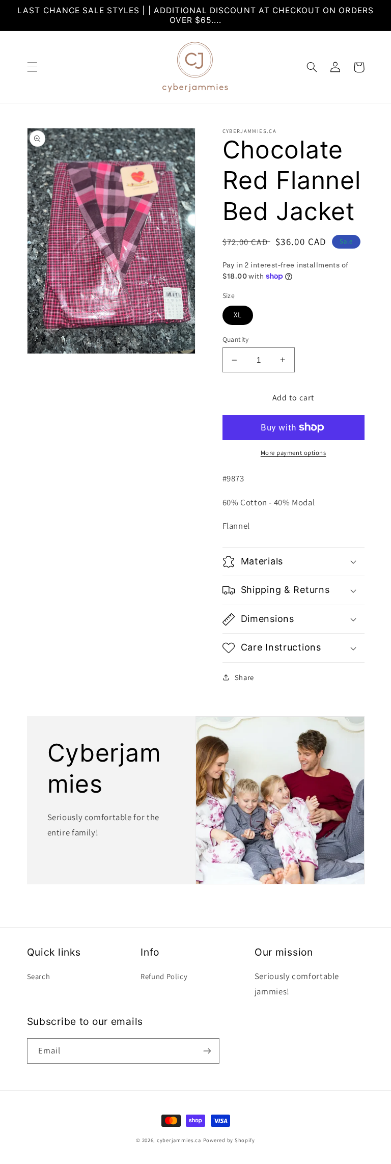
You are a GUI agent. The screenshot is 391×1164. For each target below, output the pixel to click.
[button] (32, 67)
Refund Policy (164, 976)
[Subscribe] (206, 1050)
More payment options (293, 452)
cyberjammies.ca (179, 1140)
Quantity (235, 339)
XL (238, 314)
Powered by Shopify (229, 1140)
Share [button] (244, 677)
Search (38, 976)
